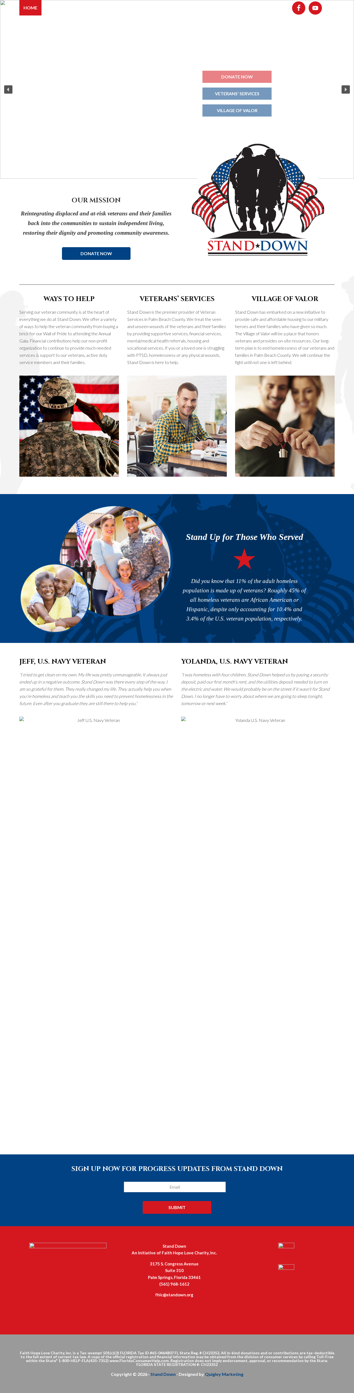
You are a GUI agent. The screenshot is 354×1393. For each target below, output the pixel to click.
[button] (8, 89)
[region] (177, 89)
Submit (177, 1207)
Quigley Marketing (224, 1374)
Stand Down (163, 1374)
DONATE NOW (96, 253)
